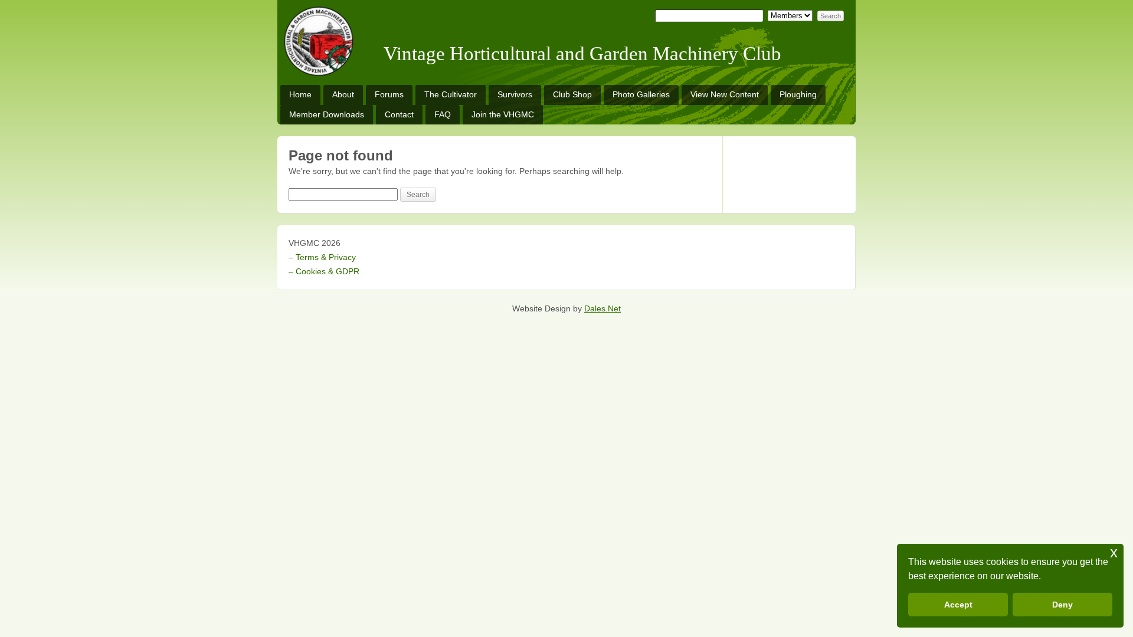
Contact (399, 114)
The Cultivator (450, 94)
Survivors (514, 94)
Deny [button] (1062, 604)
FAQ (442, 114)
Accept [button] (958, 604)
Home (300, 94)
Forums (389, 94)
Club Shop (572, 94)
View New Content (724, 94)
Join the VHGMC (502, 114)
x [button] (1114, 552)
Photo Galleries (641, 94)
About (343, 94)
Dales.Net (602, 308)
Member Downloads (326, 114)
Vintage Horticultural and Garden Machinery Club (582, 53)
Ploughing (798, 94)
